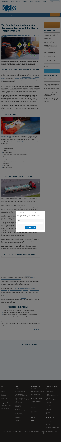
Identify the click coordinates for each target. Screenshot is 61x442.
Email (19, 220)
